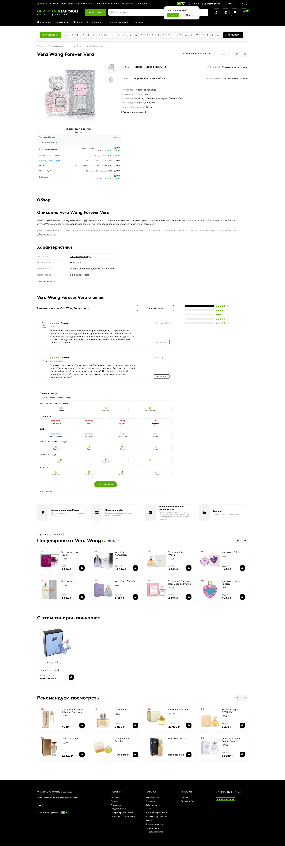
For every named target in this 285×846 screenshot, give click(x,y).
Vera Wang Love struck (70, 553)
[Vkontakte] (40, 805)
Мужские (43, 534)
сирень (73, 274)
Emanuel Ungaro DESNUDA (230, 711)
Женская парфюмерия (156, 812)
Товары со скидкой (155, 824)
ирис (81, 274)
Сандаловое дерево (89, 268)
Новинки (77, 22)
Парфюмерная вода (80, 256)
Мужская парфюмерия (156, 816)
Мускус (74, 268)
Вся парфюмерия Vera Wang (197, 53)
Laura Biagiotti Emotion (122, 740)
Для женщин (44, 22)
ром (87, 274)
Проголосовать (105, 484)
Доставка (42, 3)
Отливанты (139, 22)
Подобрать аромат (118, 22)
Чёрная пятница (153, 797)
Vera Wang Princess (232, 552)
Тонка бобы (107, 268)
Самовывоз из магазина (49, 155)
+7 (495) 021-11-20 (235, 3)
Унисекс (150, 820)
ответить (161, 342)
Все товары (110, 540)
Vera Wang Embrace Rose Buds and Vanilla (179, 582)
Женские (57, 534)
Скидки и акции (84, 3)
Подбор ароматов (154, 832)
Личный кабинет (189, 801)
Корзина (185, 797)
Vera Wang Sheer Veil (126, 581)
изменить (115, 137)
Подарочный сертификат (135, 3)
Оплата (54, 3)
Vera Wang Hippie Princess (231, 582)
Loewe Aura (121, 709)
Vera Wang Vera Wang (176, 553)
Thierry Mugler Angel (51, 662)
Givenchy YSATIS (177, 738)
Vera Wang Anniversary (121, 553)
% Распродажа (95, 22)
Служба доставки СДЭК (49, 160)
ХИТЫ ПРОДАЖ (50, 35)
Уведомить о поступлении (235, 67)
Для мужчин (62, 22)
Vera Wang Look (70, 581)
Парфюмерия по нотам (107, 3)
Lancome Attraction (178, 709)
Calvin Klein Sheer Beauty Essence (231, 740)
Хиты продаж (152, 828)
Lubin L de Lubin (70, 738)
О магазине (67, 3)
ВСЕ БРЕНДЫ (234, 35)
